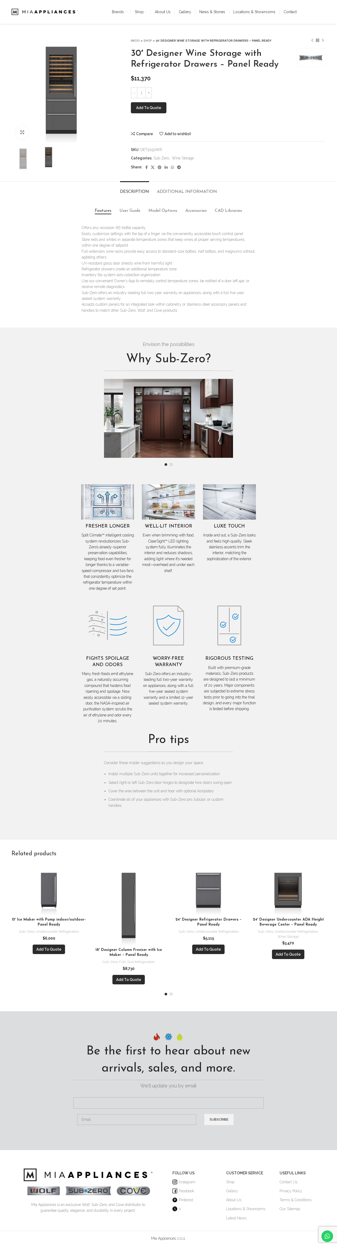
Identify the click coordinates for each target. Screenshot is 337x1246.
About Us (233, 1200)
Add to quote (148, 108)
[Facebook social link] (146, 167)
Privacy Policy (291, 1191)
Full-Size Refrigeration (137, 962)
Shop (147, 40)
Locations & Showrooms (245, 1209)
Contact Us (289, 1182)
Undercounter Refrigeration (57, 931)
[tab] (134, 189)
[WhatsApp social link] (172, 167)
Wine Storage (183, 158)
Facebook (186, 1191)
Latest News (236, 1218)
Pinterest (186, 1200)
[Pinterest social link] (159, 167)
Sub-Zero (161, 158)
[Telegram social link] (179, 167)
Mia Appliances (163, 1238)
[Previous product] (312, 40)
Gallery (232, 1191)
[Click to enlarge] (22, 132)
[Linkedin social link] (166, 167)
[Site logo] (45, 11)
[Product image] (49, 889)
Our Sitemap (290, 1209)
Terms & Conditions (295, 1200)
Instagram (187, 1182)
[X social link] (152, 167)
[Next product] (322, 40)
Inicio (135, 40)
